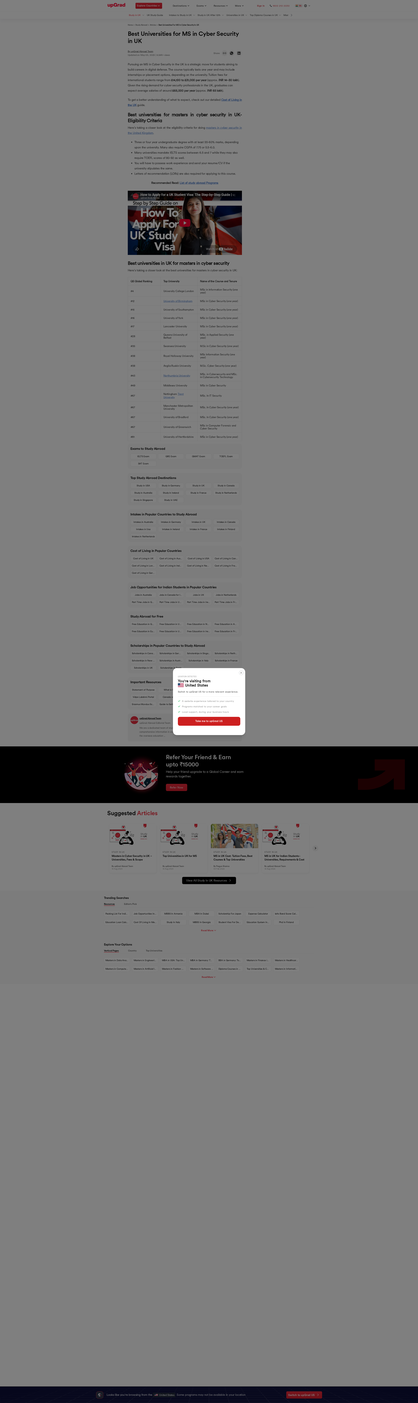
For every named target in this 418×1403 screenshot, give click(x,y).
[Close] (241, 672)
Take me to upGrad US (209, 721)
